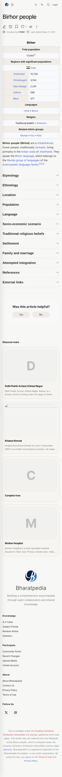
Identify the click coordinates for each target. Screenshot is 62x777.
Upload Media (10, 660)
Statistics (7, 635)
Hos (32, 135)
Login (55, 4)
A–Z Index (8, 622)
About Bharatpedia (12, 680)
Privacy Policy (10, 690)
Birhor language (24, 156)
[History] (10, 26)
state (32, 151)
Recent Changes (11, 656)
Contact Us (8, 685)
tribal (40, 143)
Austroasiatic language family (20, 164)
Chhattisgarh (20, 80)
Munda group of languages (23, 160)
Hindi (26, 110)
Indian (24, 151)
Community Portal (12, 651)
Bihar (16, 98)
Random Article (10, 631)
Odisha (17, 92)
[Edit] (4, 26)
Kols (39, 135)
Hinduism (42, 123)
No (40, 314)
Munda (24, 135)
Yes (21, 314)
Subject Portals (10, 626)
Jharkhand (19, 74)
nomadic (40, 147)
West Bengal (19, 86)
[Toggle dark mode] (36, 4)
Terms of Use (9, 694)
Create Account (11, 665)
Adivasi (49, 143)
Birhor (35, 110)
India (33, 67)
